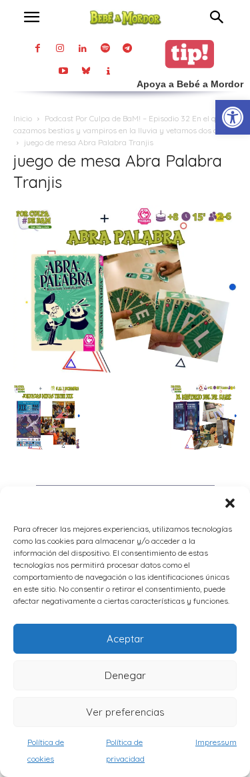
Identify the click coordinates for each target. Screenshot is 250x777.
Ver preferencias (125, 712)
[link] (232, 117)
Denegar (125, 675)
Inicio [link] (22, 118)
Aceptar (125, 638)
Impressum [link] (216, 742)
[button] (230, 503)
